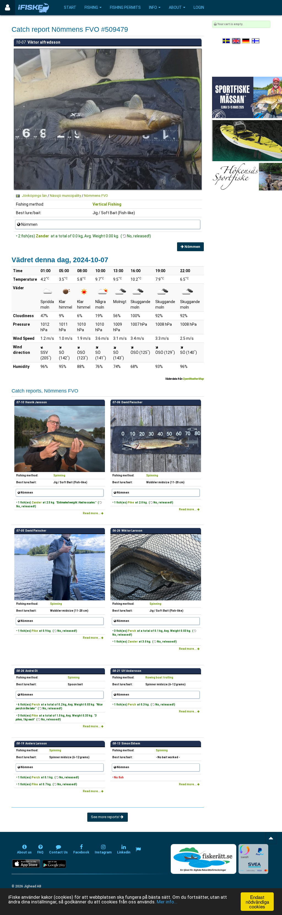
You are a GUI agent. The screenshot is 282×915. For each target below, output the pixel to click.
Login (199, 7)
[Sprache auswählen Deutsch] (246, 41)
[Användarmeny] (7, 7)
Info (153, 7)
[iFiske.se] (34, 7)
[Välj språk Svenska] (227, 41)
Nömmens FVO (96, 195)
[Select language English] (236, 41)
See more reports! (105, 817)
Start (70, 7)
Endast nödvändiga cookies (257, 901)
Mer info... (167, 902)
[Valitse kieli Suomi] (256, 41)
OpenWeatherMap (193, 378)
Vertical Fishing (107, 204)
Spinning (59, 475)
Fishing (91, 7)
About (175, 7)
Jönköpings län (34, 195)
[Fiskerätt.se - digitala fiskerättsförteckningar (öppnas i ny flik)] (203, 859)
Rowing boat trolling (159, 677)
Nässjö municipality (65, 195)
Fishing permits (125, 7)
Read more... (92, 513)
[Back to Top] (270, 838)
